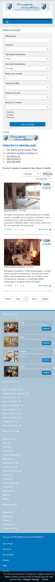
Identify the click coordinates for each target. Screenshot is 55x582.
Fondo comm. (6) (10, 467)
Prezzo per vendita (13, 74)
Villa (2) (6, 499)
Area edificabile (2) (11, 483)
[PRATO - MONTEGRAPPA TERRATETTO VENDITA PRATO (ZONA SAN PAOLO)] (11, 371)
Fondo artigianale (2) (11, 455)
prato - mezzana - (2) (12, 417)
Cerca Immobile (27, 124)
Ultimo (45, 299)
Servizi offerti (8, 555)
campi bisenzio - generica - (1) (15, 393)
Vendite (6, 560)
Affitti (5, 565)
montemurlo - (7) (10, 421)
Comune (9, 45)
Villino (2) (7, 443)
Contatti (6, 571)
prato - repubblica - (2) (12, 389)
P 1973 (22, 367)
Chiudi (45, 579)
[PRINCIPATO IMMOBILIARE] (27, 7)
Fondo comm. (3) (10, 528)
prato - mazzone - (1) (12, 413)
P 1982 (22, 337)
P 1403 (45, 184)
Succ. (34, 299)
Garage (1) (7, 475)
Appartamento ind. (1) (12, 471)
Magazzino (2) (9, 491)
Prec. (18, 299)
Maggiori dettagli (31, 579)
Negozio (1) (8, 516)
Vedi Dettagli (43, 229)
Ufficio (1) (7, 520)
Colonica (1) (8, 479)
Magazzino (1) (9, 512)
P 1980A (22, 352)
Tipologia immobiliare (15, 54)
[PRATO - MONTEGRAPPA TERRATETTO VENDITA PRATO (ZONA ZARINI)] (11, 341)
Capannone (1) (9, 439)
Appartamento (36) (11, 463)
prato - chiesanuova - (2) (13, 405)
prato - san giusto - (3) (12, 425)
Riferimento (10, 36)
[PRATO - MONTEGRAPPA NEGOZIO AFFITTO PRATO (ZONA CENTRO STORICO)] (11, 356)
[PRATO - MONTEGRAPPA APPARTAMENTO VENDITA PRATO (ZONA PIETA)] (11, 327)
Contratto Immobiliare (15, 64)
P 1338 (45, 240)
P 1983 (22, 323)
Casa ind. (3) (8, 451)
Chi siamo (7, 549)
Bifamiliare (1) (8, 459)
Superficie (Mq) (12, 83)
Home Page (8, 544)
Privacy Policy (30, 540)
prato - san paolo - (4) (12, 401)
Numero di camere (13, 102)
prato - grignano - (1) (11, 409)
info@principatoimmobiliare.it (22, 153)
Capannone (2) (9, 524)
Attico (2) (6, 495)
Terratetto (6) (8, 487)
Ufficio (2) (7, 447)
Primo (8, 299)
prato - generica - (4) (11, 397)
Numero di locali (12, 93)
